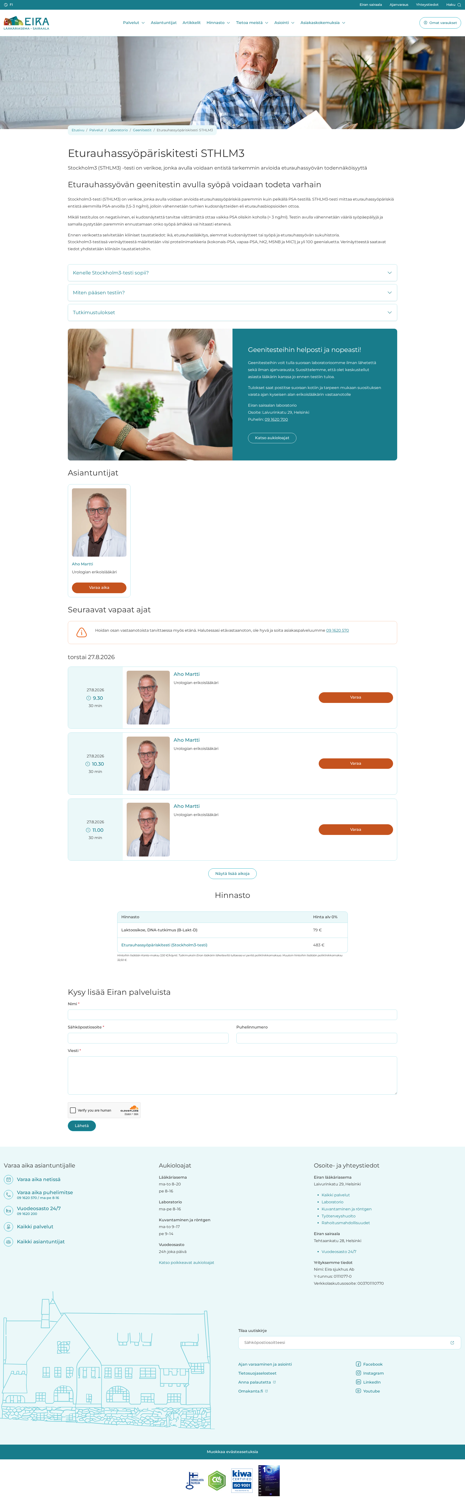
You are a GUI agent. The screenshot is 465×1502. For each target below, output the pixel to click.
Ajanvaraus (399, 4)
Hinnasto (216, 22)
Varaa (355, 697)
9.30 (97, 698)
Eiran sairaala (371, 4)
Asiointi (281, 22)
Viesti (74, 1050)
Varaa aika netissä (36, 1179)
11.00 (96, 830)
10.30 (97, 764)
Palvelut (131, 22)
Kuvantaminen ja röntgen (347, 1209)
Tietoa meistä (249, 22)
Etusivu (78, 130)
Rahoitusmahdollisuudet (346, 1223)
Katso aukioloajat (272, 438)
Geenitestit (142, 130)
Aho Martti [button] (187, 674)
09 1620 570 (337, 630)
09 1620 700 (276, 419)
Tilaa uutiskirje (252, 1330)
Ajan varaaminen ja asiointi (265, 1364)
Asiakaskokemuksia (320, 22)
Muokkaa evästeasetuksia (232, 1451)
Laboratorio (118, 130)
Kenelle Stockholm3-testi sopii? (111, 273)
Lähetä (82, 1125)
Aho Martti (82, 564)
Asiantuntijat (164, 22)
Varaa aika (99, 587)
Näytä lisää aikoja (232, 873)
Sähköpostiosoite (86, 1027)
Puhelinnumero (252, 1027)
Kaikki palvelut (32, 1227)
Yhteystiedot (427, 4)
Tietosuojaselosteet (257, 1373)
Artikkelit (192, 22)
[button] (9, 5)
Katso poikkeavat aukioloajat (186, 1262)
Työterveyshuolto (339, 1216)
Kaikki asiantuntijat (38, 1242)
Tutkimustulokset (94, 312)
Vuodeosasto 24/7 (339, 1251)
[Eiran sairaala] (26, 23)
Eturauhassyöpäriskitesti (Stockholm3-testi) (164, 945)
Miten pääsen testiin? (99, 293)
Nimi (73, 1003)
